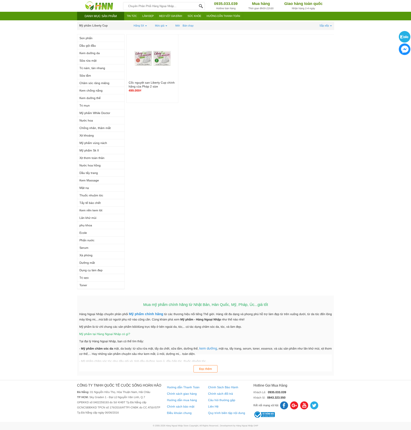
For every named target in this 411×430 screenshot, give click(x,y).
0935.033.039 (277, 392)
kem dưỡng (208, 348)
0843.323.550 (276, 397)
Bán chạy (188, 25)
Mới (177, 25)
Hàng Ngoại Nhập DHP (247, 426)
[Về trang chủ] (99, 6)
